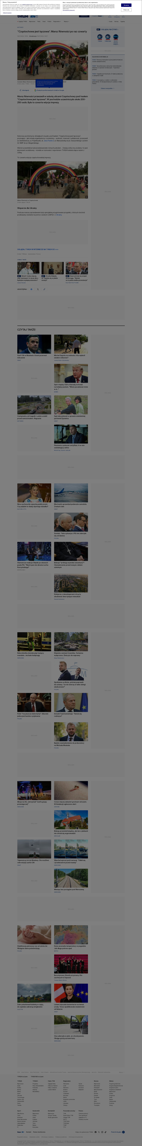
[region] (71, 7)
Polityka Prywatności (7, 12)
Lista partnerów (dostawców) (69, 10)
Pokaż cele (126, 10)
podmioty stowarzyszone (27, 4)
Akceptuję (126, 5)
